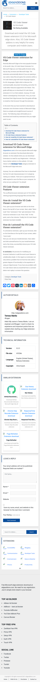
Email (5, 493)
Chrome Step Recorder (11, 419)
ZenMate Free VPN (10, 628)
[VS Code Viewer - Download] (20, 55)
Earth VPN (7, 639)
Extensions (13, 14)
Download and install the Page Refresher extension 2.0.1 (11, 445)
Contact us (33, 679)
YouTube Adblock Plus (12, 614)
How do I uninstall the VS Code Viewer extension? (20, 139)
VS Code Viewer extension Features (16, 135)
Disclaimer (24, 679)
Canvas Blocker (9, 617)
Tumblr (6, 664)
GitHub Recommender (11, 396)
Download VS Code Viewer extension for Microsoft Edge (17, 132)
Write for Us (13, 679)
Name (6, 487)
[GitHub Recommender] (11, 389)
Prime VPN (8, 632)
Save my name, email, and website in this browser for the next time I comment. (18, 509)
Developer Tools (24, 14)
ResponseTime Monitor (29, 419)
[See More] (20, 568)
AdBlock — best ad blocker (13, 607)
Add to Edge (11, 406)
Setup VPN (8, 635)
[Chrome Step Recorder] (11, 413)
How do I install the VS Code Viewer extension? (19, 137)
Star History (29, 393)
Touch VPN (8, 642)
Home (5, 14)
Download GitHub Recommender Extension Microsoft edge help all (11, 402)
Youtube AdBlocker (10, 610)
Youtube (7, 668)
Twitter (6, 657)
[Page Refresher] (11, 434)
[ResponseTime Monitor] (28, 413)
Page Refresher (11, 440)
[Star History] (28, 387)
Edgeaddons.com (8, 150)
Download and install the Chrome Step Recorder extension (11, 425)
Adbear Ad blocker (10, 603)
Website (6, 499)
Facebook (7, 654)
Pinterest (7, 661)
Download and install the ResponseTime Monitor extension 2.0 (29, 425)
